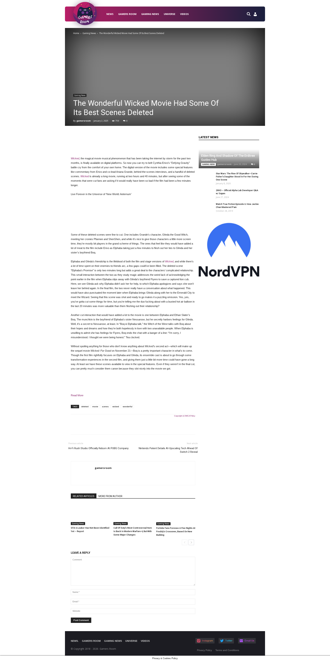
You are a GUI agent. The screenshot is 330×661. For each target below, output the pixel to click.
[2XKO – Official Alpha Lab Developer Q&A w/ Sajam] (204, 194)
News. (75, 641)
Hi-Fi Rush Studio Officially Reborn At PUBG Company (98, 448)
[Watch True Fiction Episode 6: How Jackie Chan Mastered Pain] (205, 207)
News (109, 14)
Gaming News (150, 14)
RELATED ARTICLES (83, 496)
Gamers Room (127, 14)
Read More (77, 395)
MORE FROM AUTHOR (110, 496)
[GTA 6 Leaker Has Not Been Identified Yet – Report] (90, 514)
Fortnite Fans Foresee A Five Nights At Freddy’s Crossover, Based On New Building (175, 531)
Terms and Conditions (227, 650)
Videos (184, 14)
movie (95, 406)
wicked (115, 406)
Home (76, 33)
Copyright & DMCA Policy (184, 416)
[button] (250, 13)
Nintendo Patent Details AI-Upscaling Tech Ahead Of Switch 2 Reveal (168, 450)
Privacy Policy (204, 650)
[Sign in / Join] (255, 15)
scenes (105, 406)
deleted (85, 406)
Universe (169, 14)
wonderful (127, 406)
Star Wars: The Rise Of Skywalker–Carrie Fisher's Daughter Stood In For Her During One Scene (237, 176)
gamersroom (83, 120)
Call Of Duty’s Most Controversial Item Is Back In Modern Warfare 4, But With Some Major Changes (132, 531)
